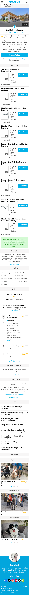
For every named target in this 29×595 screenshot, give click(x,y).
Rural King (4, 512)
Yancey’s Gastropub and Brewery (8, 482)
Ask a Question (15, 375)
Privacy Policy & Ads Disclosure (10, 590)
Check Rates (14, 55)
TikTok (14, 394)
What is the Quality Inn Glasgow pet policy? (12, 407)
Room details (6, 84)
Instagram (21, 394)
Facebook (8, 394)
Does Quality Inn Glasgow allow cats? (12, 425)
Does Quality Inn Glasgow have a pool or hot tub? (12, 442)
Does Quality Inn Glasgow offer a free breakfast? (12, 448)
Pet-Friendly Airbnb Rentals (9, 539)
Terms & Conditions (6, 588)
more (8, 340)
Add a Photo (15, 397)
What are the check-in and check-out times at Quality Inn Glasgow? (13, 431)
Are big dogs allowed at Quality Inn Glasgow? (12, 413)
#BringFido (14, 576)
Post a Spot (14, 565)
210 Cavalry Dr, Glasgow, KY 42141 (14, 32)
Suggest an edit (14, 264)
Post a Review (15, 361)
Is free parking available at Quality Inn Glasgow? (13, 437)
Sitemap (3, 586)
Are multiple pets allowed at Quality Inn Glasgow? (10, 419)
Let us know (11, 570)
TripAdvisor (14, 310)
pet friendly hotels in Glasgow (18, 59)
